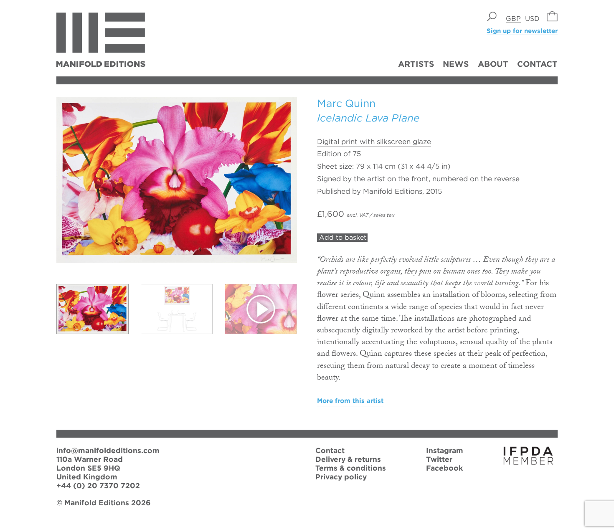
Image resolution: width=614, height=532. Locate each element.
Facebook (444, 468)
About (493, 64)
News (456, 64)
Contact (537, 64)
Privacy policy (341, 476)
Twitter (439, 459)
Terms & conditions (350, 468)
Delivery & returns (348, 459)
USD (532, 19)
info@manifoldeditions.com (108, 450)
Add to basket (342, 237)
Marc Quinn (346, 103)
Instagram (444, 450)
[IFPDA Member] (528, 462)
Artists (416, 64)
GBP (513, 19)
